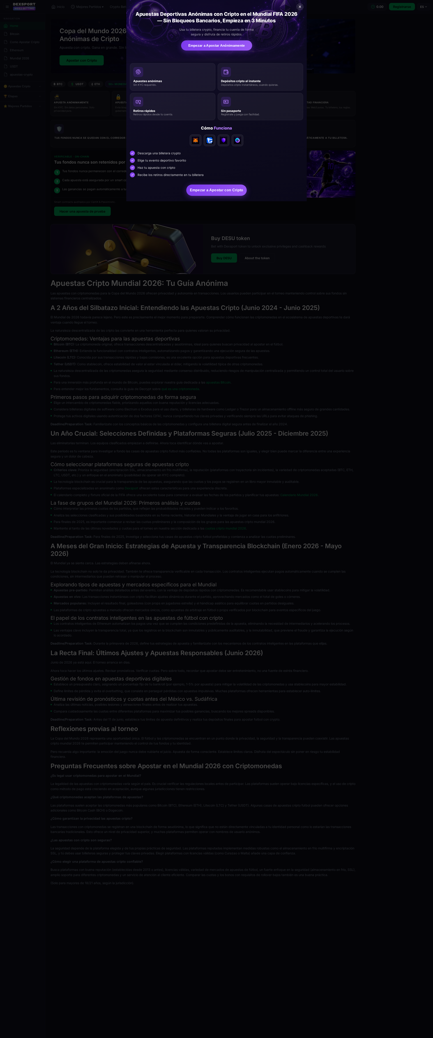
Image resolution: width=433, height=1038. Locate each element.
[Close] (300, 6)
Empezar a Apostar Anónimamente (216, 45)
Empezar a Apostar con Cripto (216, 190)
